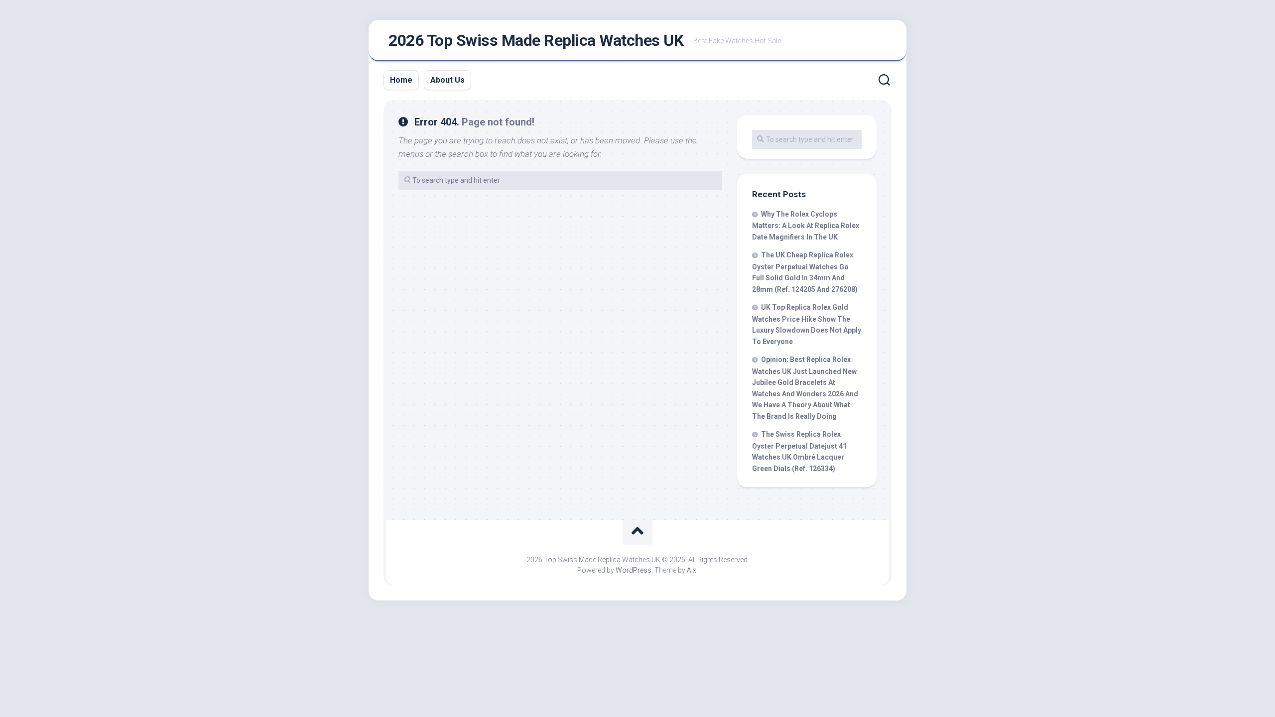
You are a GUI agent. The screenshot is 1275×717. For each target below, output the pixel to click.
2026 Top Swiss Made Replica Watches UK (535, 40)
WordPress (633, 570)
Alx (691, 570)
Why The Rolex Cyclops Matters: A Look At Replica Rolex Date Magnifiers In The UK (805, 225)
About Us (447, 80)
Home (401, 80)
